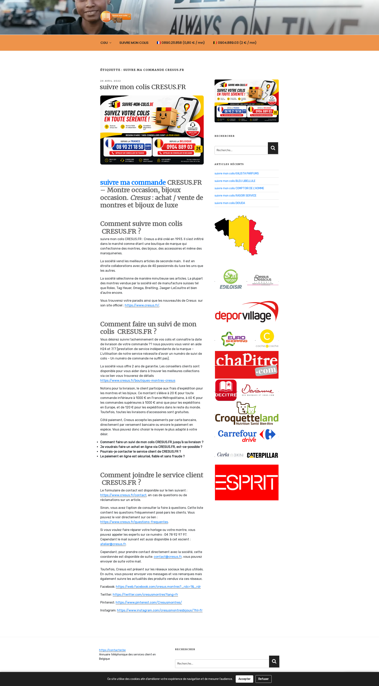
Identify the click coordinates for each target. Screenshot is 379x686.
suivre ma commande (133, 182)
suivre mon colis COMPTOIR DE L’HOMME (239, 188)
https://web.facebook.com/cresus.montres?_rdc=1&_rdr (158, 587)
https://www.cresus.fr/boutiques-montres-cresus (137, 380)
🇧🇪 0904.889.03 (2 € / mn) (234, 42)
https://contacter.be (112, 650)
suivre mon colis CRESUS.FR (143, 87)
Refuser (263, 679)
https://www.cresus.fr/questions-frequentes (134, 522)
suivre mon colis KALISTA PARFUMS (237, 173)
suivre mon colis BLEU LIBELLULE (235, 181)
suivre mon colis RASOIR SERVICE (235, 195)
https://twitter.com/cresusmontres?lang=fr (145, 594)
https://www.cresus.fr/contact (123, 495)
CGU (104, 42)
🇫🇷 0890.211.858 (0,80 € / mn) (181, 42)
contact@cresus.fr (168, 557)
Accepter (244, 679)
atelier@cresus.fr (113, 544)
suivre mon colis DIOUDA (230, 203)
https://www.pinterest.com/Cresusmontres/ (149, 602)
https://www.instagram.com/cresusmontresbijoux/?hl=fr (160, 610)
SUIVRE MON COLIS (133, 42)
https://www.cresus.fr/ (142, 305)
